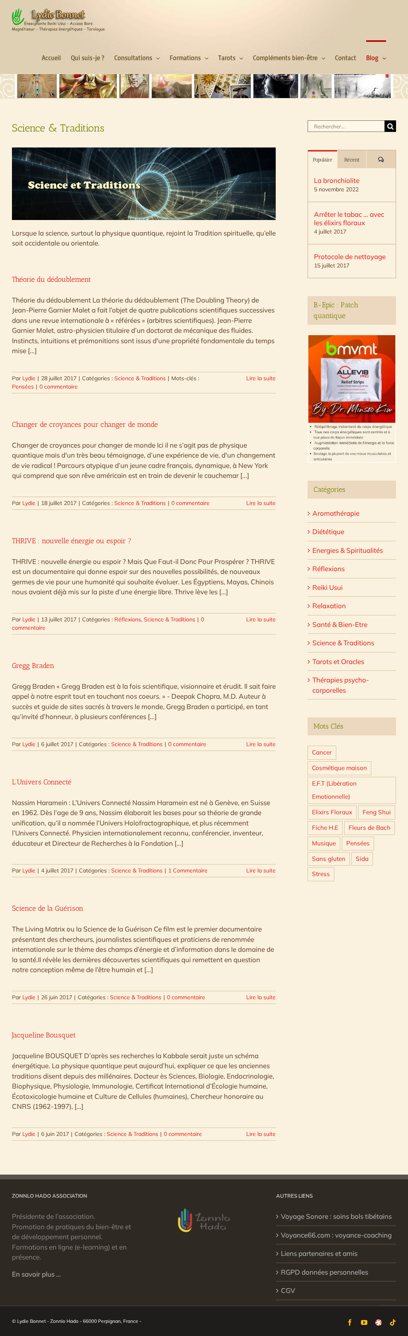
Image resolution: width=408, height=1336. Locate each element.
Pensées (23, 386)
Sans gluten (328, 859)
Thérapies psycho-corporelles (340, 685)
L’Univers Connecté (41, 782)
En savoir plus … (36, 1274)
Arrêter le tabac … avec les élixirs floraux (349, 218)
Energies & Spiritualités (347, 550)
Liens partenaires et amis (319, 1253)
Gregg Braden (33, 665)
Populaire (322, 160)
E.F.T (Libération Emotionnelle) (334, 790)
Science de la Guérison (47, 908)
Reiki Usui (327, 587)
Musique (324, 843)
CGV (288, 1290)
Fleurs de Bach (369, 827)
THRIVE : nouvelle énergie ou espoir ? (71, 540)
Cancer (322, 752)
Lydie (28, 378)
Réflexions (127, 619)
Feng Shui (377, 812)
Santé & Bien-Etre (339, 624)
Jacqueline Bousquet (44, 1035)
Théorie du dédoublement (51, 279)
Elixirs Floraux (332, 812)
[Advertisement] (352, 1019)
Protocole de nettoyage (350, 256)
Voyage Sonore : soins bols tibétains (336, 1216)
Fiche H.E (325, 827)
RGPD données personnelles (324, 1272)
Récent (352, 160)
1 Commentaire (188, 870)
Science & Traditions (140, 378)
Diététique (328, 531)
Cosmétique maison (339, 768)
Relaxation (329, 605)
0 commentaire (58, 386)
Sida (362, 859)
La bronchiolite (336, 180)
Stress (321, 874)
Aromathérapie (335, 513)
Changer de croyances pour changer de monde (85, 424)
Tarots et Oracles (338, 661)
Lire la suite (261, 378)
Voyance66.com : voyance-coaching (336, 1235)
